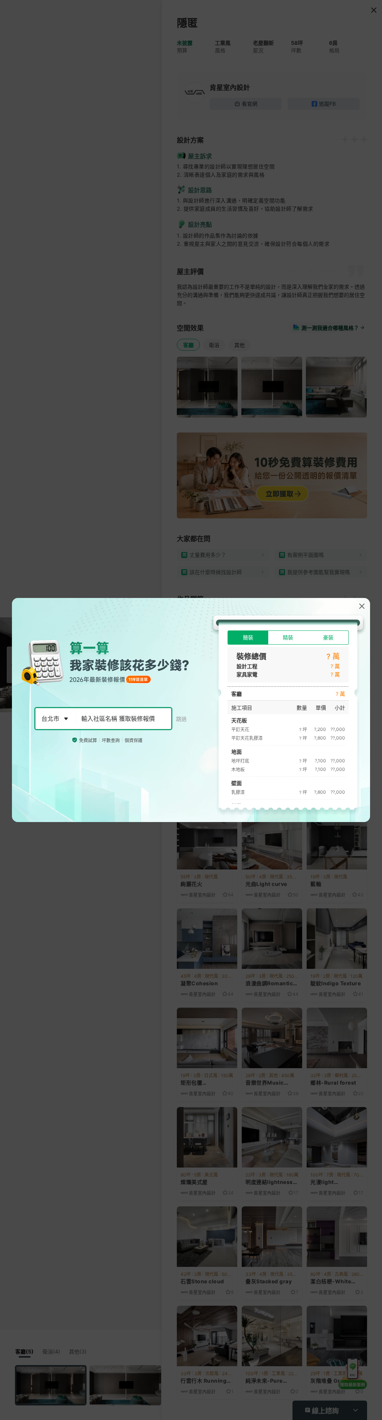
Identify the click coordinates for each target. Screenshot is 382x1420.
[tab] (248, 637)
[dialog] (191, 710)
